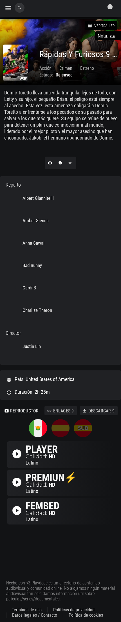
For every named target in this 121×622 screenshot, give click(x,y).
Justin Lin (32, 346)
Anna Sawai (33, 243)
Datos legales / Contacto (34, 615)
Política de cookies (86, 615)
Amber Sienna (36, 220)
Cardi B (29, 288)
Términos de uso (27, 609)
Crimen (65, 68)
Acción (45, 68)
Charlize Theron (37, 310)
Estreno (87, 68)
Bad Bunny (32, 265)
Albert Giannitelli (38, 198)
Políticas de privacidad (74, 609)
